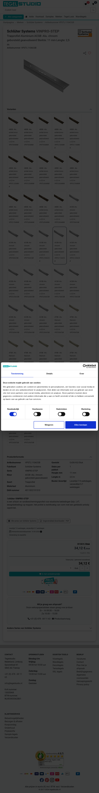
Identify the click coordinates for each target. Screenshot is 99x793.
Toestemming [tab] (17, 373)
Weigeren (49, 425)
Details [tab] (49, 373)
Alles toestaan (80, 425)
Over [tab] (82, 373)
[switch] (37, 414)
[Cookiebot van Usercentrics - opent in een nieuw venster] (84, 366)
